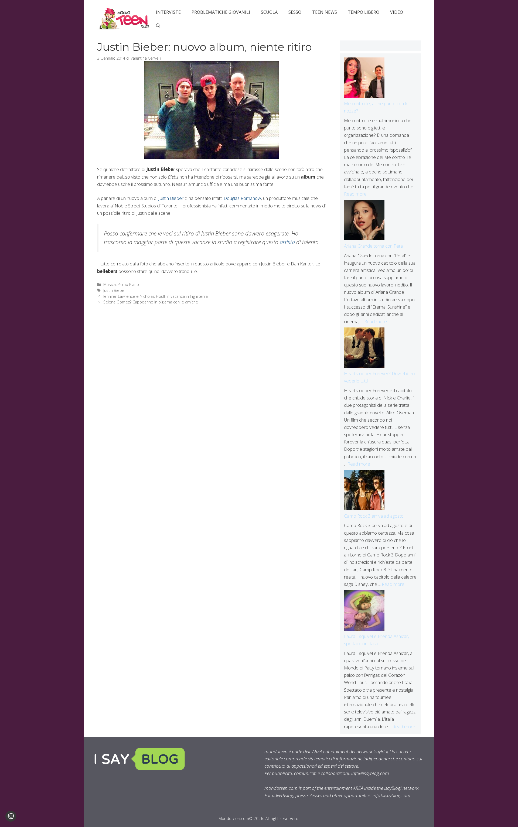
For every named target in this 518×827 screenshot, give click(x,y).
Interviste (168, 12)
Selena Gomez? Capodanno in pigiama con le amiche (150, 302)
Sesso (294, 12)
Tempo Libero (363, 12)
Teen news (324, 12)
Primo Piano (128, 284)
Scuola (269, 12)
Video (396, 12)
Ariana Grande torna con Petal (374, 246)
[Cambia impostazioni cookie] (10, 816)
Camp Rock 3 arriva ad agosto (374, 516)
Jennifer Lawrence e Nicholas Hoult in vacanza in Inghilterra (155, 296)
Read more (355, 194)
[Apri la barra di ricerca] (158, 25)
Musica (109, 284)
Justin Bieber (170, 198)
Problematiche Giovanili (221, 12)
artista (287, 242)
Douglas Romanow (242, 198)
